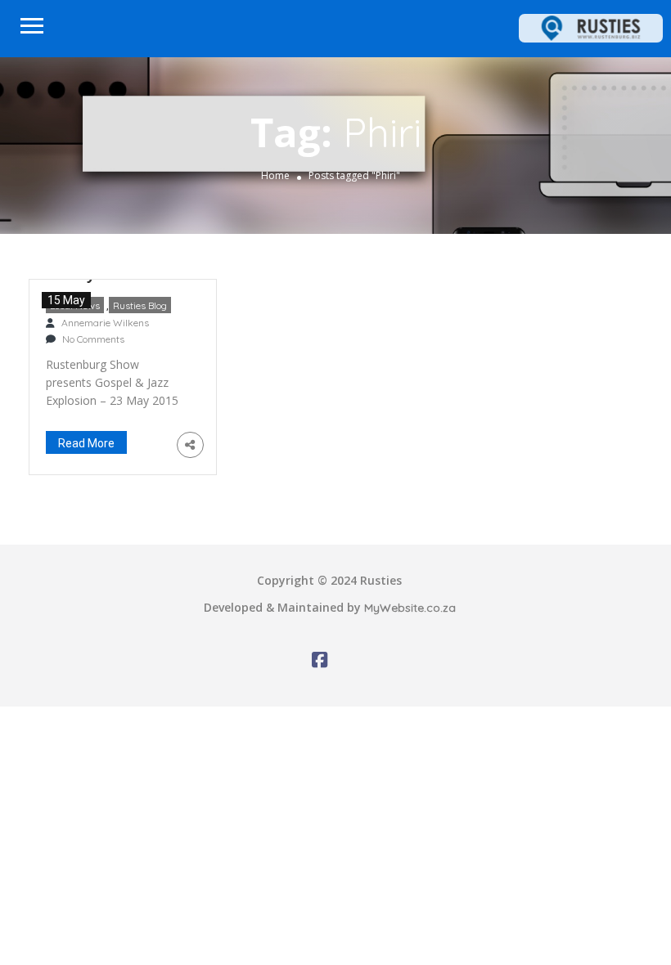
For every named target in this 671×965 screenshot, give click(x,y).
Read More (86, 443)
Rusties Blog (140, 305)
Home (275, 175)
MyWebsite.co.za (410, 607)
